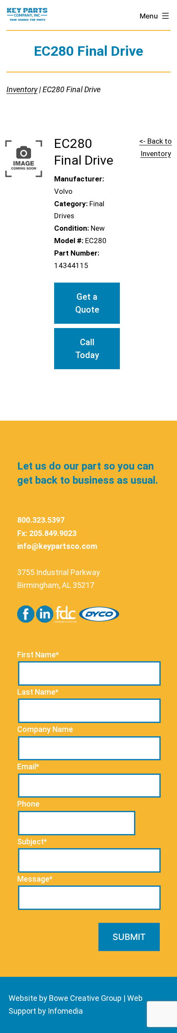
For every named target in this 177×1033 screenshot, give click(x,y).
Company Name (45, 729)
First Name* (38, 654)
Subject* (32, 841)
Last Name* (37, 691)
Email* (28, 766)
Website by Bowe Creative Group (65, 998)
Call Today (87, 348)
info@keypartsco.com (57, 546)
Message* (34, 878)
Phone (28, 803)
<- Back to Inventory (155, 147)
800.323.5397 (40, 519)
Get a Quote (87, 303)
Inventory (21, 89)
